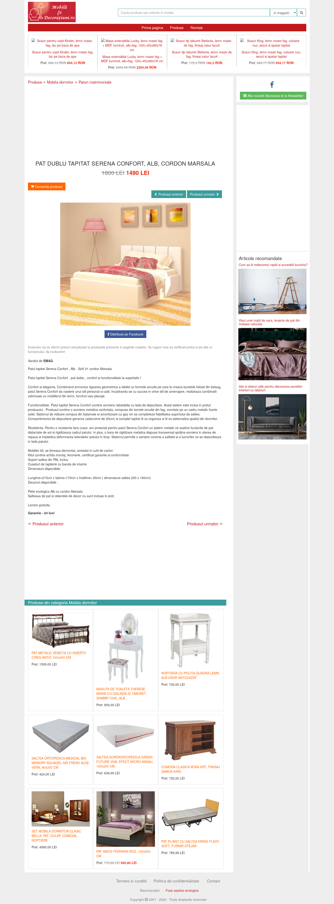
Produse (177, 27)
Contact (213, 881)
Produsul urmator (203, 194)
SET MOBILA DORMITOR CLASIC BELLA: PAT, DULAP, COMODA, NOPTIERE (56, 835)
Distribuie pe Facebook (126, 334)
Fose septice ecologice (182, 890)
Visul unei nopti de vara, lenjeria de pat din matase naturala (269, 322)
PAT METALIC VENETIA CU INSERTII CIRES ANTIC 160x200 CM (59, 655)
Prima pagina (152, 27)
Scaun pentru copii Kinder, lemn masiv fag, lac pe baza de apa (62, 54)
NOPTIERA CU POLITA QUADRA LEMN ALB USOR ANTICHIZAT (190, 675)
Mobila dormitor (58, 82)
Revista (196, 27)
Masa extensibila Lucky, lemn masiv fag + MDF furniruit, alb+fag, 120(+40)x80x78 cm (132, 58)
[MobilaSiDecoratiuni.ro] (52, 11)
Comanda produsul (48, 186)
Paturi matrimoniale (92, 82)
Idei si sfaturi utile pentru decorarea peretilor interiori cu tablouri (270, 388)
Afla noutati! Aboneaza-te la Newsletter (275, 95)
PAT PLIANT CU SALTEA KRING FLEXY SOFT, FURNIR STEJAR (190, 843)
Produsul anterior (170, 194)
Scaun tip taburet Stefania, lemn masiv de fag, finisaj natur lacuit (202, 54)
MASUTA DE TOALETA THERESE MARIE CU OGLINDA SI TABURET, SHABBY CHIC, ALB (121, 693)
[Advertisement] (125, 122)
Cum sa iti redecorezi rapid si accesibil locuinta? (273, 264)
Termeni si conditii (131, 881)
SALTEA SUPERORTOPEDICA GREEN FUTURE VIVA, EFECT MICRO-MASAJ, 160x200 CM (124, 761)
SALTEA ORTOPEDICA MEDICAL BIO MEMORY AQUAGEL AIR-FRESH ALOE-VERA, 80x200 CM (61, 763)
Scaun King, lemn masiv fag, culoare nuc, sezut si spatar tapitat (271, 54)
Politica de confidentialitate (176, 881)
